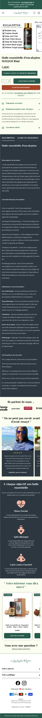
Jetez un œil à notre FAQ (21, 649)
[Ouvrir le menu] (3, 13)
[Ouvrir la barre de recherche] (34, 13)
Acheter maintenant (21, 87)
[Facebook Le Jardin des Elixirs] (18, 683)
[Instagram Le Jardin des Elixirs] (24, 683)
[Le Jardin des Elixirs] (21, 13)
